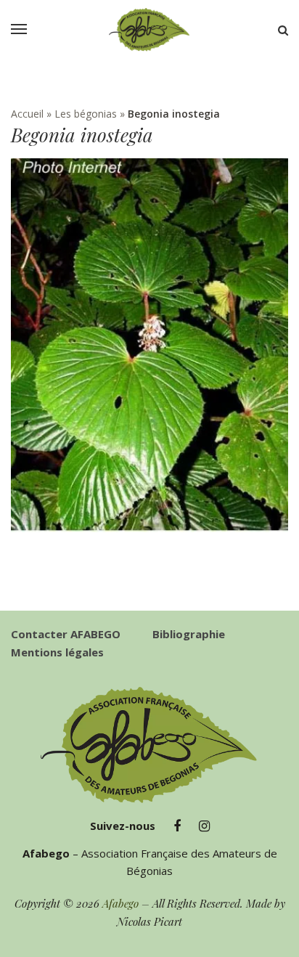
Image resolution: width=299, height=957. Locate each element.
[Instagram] (204, 826)
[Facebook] (177, 826)
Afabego (120, 903)
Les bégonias (85, 114)
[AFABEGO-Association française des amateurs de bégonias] (149, 30)
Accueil (27, 114)
